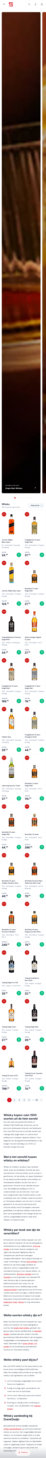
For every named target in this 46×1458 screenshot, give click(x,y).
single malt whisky (21, 1328)
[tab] (15, 498)
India (15, 1302)
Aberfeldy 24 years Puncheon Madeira (9, 931)
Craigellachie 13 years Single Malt (32, 541)
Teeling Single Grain (9, 1027)
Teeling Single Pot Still (10, 983)
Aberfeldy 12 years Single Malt (31, 590)
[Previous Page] (5, 1100)
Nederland (8, 1302)
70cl (26, 545)
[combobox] (35, 505)
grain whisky (28, 1343)
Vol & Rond (16, 986)
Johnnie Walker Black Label (7, 541)
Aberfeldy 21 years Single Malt (31, 784)
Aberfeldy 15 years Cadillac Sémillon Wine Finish (10, 882)
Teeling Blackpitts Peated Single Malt (11, 638)
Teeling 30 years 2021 (10, 1076)
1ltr (3, 545)
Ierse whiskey (32, 1261)
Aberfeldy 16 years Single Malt (8, 833)
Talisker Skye (6, 737)
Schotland (9, 545)
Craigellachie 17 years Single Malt (32, 687)
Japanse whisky (10, 1290)
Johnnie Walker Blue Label (11, 591)
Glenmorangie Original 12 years (33, 638)
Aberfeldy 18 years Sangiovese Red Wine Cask (33, 931)
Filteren (24, 1452)
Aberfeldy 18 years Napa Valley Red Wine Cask (33, 882)
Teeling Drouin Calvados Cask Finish (34, 1074)
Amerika (7, 1277)
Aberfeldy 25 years (32, 834)
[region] (23, 252)
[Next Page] (41, 1100)
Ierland (8, 643)
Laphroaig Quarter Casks (11, 786)
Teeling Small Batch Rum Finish (32, 979)
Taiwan (21, 1302)
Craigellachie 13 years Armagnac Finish (32, 736)
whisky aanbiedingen (12, 1429)
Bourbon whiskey (24, 1274)
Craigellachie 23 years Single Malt (10, 687)
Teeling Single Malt (31, 1027)
